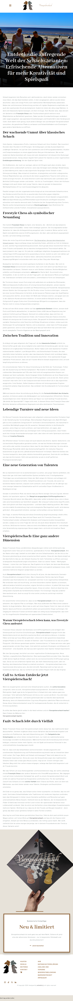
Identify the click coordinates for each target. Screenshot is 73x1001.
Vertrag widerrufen (7, 998)
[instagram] (5, 982)
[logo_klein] (28, 1)
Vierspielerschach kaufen (12, 716)
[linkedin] (15, 982)
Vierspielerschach (36, 818)
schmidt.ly (40, 985)
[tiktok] (8, 982)
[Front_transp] (10, 961)
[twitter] (12, 982)
